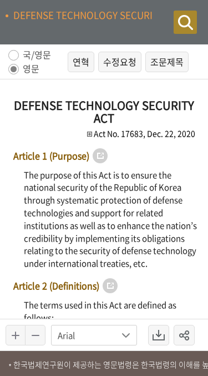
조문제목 (167, 61)
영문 (31, 69)
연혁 (81, 61)
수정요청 (119, 61)
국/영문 (37, 55)
